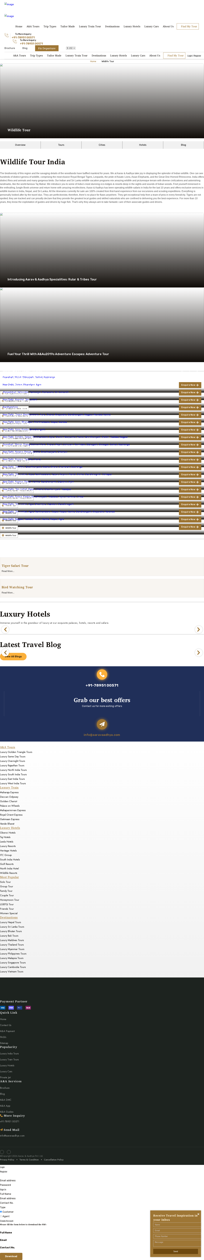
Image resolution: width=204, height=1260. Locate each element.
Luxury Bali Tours (9, 935)
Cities (102, 145)
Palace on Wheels (10, 806)
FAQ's (3, 1037)
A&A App (5, 1106)
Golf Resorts (7, 864)
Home (18, 26)
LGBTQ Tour (7, 904)
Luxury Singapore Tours (13, 962)
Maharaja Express (9, 792)
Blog (24, 48)
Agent (6, 1216)
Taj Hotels (5, 837)
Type (2, 1207)
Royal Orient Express (11, 815)
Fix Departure (47, 48)
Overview (20, 145)
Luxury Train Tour (90, 26)
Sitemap (4, 1043)
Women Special (8, 913)
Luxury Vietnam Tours (11, 971)
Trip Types (49, 26)
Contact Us (5, 1025)
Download (11, 1256)
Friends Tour (7, 909)
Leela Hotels (6, 841)
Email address (8, 1180)
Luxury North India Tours (13, 770)
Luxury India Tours (9, 1053)
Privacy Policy (7, 1159)
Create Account (6, 1221)
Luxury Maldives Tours (12, 940)
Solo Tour (5, 882)
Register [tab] (3, 1172)
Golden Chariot (8, 801)
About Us (168, 26)
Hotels (142, 145)
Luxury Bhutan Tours (11, 931)
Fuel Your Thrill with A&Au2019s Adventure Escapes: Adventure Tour (58, 354)
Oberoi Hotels (8, 832)
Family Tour (6, 891)
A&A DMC (5, 1100)
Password (5, 1185)
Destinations (112, 26)
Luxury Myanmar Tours (12, 949)
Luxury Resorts (8, 846)
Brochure (9, 48)
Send (175, 1251)
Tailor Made (67, 26)
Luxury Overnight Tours (12, 761)
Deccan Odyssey (9, 797)
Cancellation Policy (53, 1159)
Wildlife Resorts (8, 873)
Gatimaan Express (9, 819)
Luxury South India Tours (13, 774)
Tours (61, 145)
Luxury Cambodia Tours (13, 967)
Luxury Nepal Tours (10, 922)
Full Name (5, 1194)
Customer (8, 1211)
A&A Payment (7, 1031)
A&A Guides (6, 1112)
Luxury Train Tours (9, 1059)
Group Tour (6, 886)
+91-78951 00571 (23, 37)
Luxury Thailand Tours (12, 944)
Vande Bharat (7, 823)
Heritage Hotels (8, 850)
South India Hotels (10, 859)
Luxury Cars (151, 26)
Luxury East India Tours (12, 779)
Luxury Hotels (132, 26)
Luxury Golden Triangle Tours (16, 752)
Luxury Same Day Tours (12, 756)
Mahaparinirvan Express (13, 810)
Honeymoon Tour (9, 900)
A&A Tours (33, 26)
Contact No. (6, 1202)
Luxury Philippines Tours (13, 953)
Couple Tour (7, 895)
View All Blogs (13, 656)
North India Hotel (9, 868)
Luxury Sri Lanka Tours (12, 926)
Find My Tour (189, 26)
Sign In (3, 1189)
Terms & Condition (29, 1159)
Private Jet (5, 1077)
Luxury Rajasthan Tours (12, 765)
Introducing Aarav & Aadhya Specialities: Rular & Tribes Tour (52, 279)
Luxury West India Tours (13, 783)
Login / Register (194, 56)
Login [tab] (2, 1167)
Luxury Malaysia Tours (11, 958)
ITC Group (6, 855)
